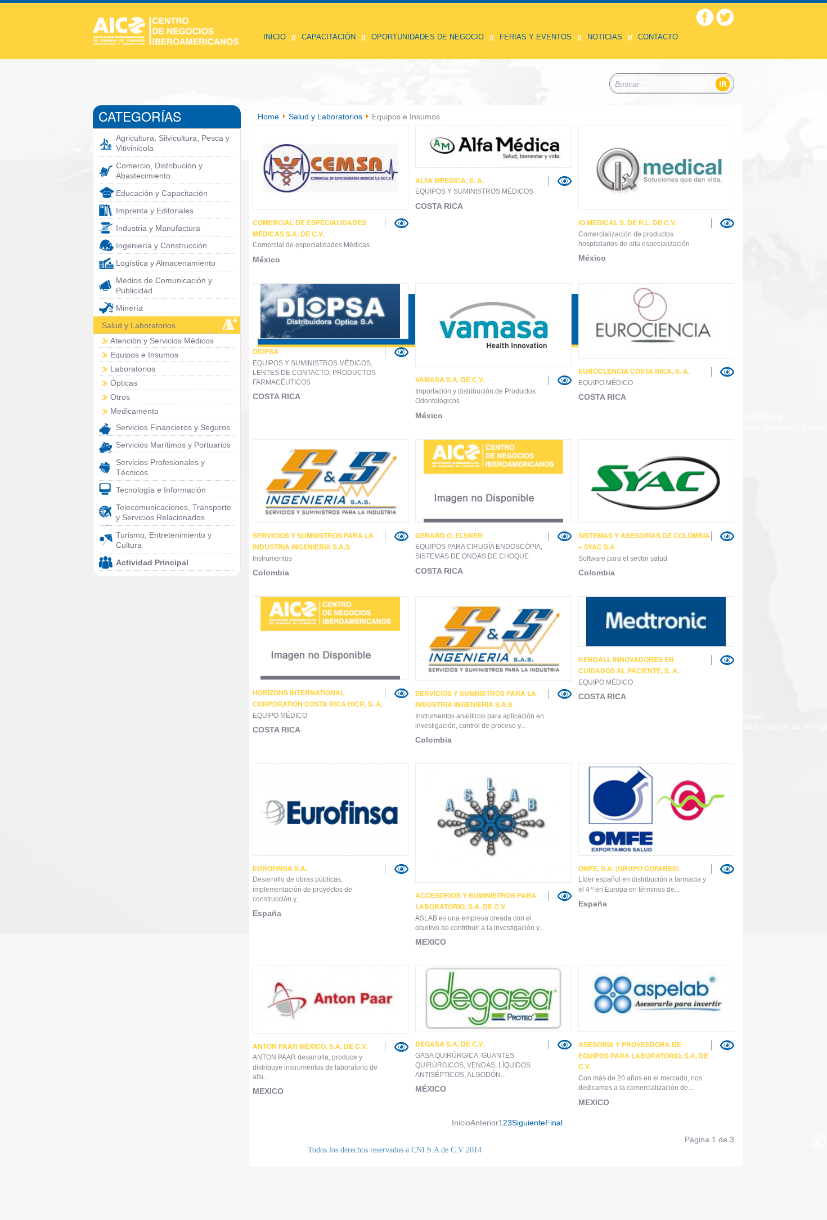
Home (268, 116)
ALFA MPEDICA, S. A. (449, 180)
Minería (129, 307)
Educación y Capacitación (162, 193)
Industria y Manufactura (158, 228)
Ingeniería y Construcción (161, 245)
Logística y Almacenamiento (165, 262)
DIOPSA (265, 351)
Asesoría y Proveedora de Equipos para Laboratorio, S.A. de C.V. (643, 1055)
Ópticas (123, 382)
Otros (120, 396)
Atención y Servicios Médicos (162, 340)
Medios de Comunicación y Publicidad (164, 285)
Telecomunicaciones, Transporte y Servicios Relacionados (173, 512)
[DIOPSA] (330, 311)
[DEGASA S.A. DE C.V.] (493, 998)
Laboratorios (132, 368)
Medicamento (134, 410)
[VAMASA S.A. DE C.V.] (493, 325)
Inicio (274, 37)
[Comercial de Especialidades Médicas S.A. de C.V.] (330, 167)
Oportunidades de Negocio (427, 37)
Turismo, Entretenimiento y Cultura (164, 539)
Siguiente (528, 1122)
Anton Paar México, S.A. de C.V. (310, 1046)
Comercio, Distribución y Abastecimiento (159, 170)
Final (554, 1122)
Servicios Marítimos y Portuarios (173, 444)
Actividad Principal (152, 562)
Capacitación (329, 37)
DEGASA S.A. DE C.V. (449, 1044)
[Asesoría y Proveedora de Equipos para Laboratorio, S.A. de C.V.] (656, 998)
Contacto (658, 37)
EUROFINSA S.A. (280, 868)
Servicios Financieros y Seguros (173, 427)
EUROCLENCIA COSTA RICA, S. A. (634, 371)
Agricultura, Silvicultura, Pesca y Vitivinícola (173, 143)
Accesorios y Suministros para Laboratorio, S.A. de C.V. (475, 900)
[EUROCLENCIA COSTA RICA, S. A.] (656, 321)
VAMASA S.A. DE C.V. (449, 379)
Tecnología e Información (161, 489)
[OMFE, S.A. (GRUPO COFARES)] (656, 809)
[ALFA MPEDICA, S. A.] (493, 146)
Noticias (604, 37)
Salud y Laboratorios (139, 325)
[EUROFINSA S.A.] (330, 809)
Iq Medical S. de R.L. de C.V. (627, 222)
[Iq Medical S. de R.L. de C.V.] (656, 167)
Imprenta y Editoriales (155, 210)
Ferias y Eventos (536, 37)
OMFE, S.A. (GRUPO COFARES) (628, 868)
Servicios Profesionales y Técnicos (160, 467)
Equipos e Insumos (144, 354)
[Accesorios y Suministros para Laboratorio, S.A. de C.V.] (493, 823)
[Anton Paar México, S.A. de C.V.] (330, 999)
